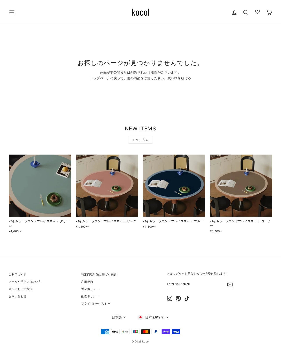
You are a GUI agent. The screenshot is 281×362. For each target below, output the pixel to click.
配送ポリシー (90, 296)
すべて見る (140, 139)
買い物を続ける (179, 78)
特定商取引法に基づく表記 (99, 274)
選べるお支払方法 (20, 289)
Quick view (39, 211)
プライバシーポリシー (96, 303)
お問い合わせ (17, 296)
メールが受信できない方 (25, 281)
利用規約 (87, 281)
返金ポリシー (90, 289)
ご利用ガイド (17, 274)
